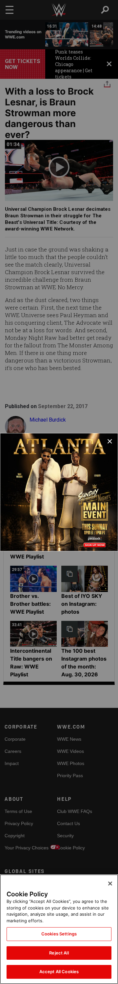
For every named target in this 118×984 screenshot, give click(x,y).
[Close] (110, 883)
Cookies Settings (59, 933)
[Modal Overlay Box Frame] (59, 492)
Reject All (59, 952)
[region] (59, 929)
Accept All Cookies (59, 971)
